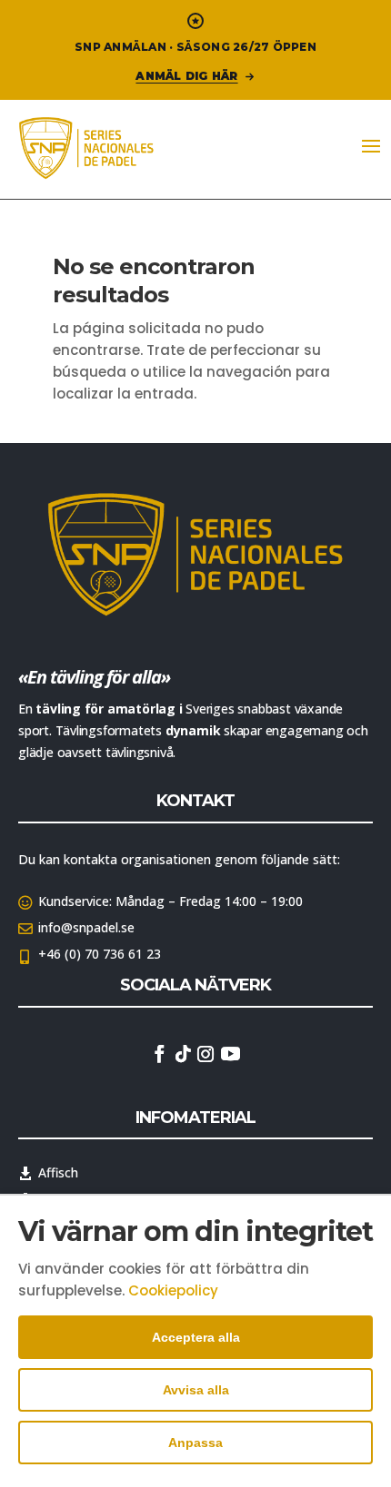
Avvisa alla (196, 1390)
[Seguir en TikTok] (182, 1054)
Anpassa (195, 1442)
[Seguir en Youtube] (230, 1054)
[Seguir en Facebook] (159, 1054)
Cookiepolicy (173, 1290)
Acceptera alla (196, 1337)
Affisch (58, 1172)
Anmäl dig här (186, 76)
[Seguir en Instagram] (205, 1054)
